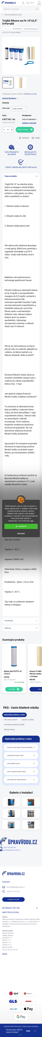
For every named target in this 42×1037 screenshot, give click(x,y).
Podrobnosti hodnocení (31, 29)
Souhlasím (22, 526)
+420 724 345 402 (9, 847)
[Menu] (39, 3)
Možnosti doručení (29, 123)
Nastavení (21, 533)
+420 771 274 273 (13, 891)
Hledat (37, 9)
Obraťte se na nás (30, 94)
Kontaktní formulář (13, 899)
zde (32, 521)
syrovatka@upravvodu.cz (11, 850)
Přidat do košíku (22, 129)
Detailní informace (9, 98)
